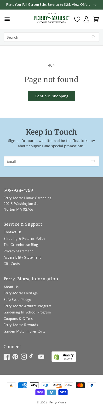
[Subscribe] (93, 161)
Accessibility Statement (22, 257)
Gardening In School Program (27, 312)
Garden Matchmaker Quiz (24, 331)
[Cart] (96, 19)
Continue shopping (52, 96)
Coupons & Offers (18, 319)
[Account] (86, 19)
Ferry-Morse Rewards (21, 325)
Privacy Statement (18, 251)
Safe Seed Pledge (17, 299)
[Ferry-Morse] (51, 19)
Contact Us (13, 232)
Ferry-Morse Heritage (21, 293)
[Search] (93, 37)
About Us (11, 287)
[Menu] (7, 19)
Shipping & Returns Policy (24, 238)
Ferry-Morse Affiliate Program (27, 306)
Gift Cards (12, 264)
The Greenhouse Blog (21, 245)
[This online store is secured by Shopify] (64, 357)
